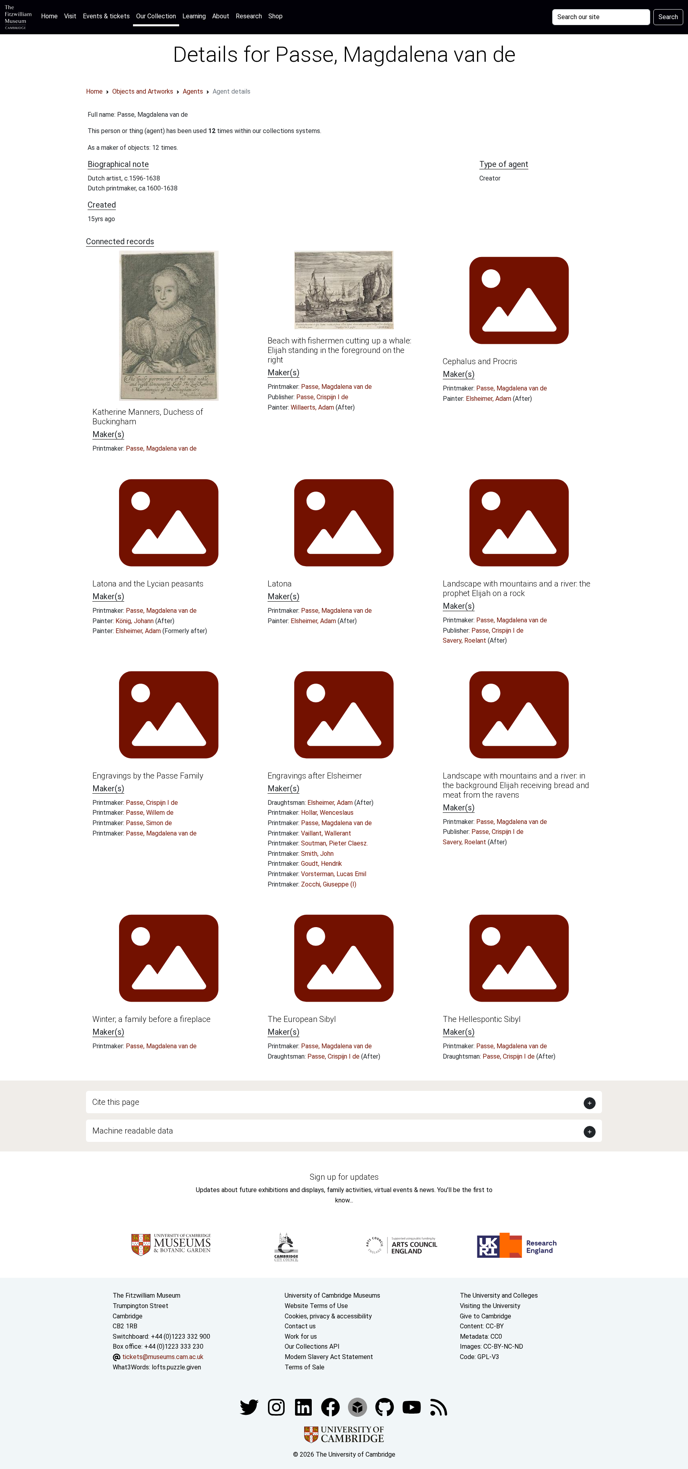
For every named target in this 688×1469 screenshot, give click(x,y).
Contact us (300, 1326)
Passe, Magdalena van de (161, 448)
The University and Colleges (499, 1295)
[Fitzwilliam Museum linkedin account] (331, 1406)
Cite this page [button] (115, 1102)
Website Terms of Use (316, 1306)
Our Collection (156, 16)
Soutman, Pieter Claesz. (334, 843)
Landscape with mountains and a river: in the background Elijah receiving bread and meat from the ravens (516, 785)
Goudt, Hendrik (321, 863)
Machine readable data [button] (132, 1131)
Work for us (301, 1336)
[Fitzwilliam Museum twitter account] (250, 1406)
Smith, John (317, 853)
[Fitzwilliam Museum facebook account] (304, 1406)
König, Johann (135, 621)
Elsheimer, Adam (489, 398)
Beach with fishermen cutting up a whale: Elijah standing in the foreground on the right (339, 350)
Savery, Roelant (465, 640)
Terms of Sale (304, 1367)
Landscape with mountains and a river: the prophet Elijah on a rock (516, 588)
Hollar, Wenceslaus (327, 812)
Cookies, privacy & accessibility (328, 1316)
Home (51, 16)
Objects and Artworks (142, 91)
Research (249, 16)
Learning (194, 16)
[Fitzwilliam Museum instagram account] (277, 1406)
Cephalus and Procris (480, 361)
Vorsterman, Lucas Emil (333, 874)
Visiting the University (490, 1306)
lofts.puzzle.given (176, 1367)
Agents (193, 91)
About (220, 16)
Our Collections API (312, 1346)
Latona (280, 583)
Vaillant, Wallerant (326, 833)
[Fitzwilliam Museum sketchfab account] (358, 1406)
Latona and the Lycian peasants (147, 583)
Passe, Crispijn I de (322, 397)
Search (668, 17)
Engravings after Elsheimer (315, 776)
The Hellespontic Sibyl (482, 1019)
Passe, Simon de (149, 823)
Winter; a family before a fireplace (151, 1019)
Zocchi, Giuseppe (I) (328, 884)
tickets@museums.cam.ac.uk (162, 1357)
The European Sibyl (302, 1019)
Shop (275, 16)
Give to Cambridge (485, 1316)
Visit (70, 16)
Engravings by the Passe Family (147, 776)
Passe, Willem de (150, 812)
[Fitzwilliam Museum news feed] (439, 1406)
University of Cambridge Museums (332, 1295)
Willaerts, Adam (313, 407)
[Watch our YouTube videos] (412, 1406)
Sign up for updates (344, 1177)
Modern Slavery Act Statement (329, 1357)
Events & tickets (106, 16)
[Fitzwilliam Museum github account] (385, 1406)
